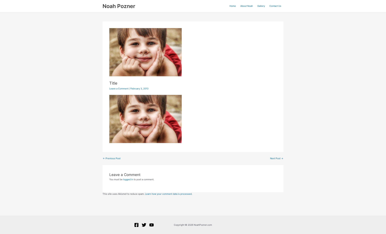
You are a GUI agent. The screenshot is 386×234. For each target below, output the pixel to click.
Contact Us (275, 6)
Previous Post (111, 158)
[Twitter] (144, 225)
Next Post (276, 158)
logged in (128, 179)
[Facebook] (136, 225)
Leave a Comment (118, 88)
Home (232, 6)
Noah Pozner (119, 6)
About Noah (246, 6)
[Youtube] (151, 225)
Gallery (261, 6)
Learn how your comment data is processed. (168, 193)
